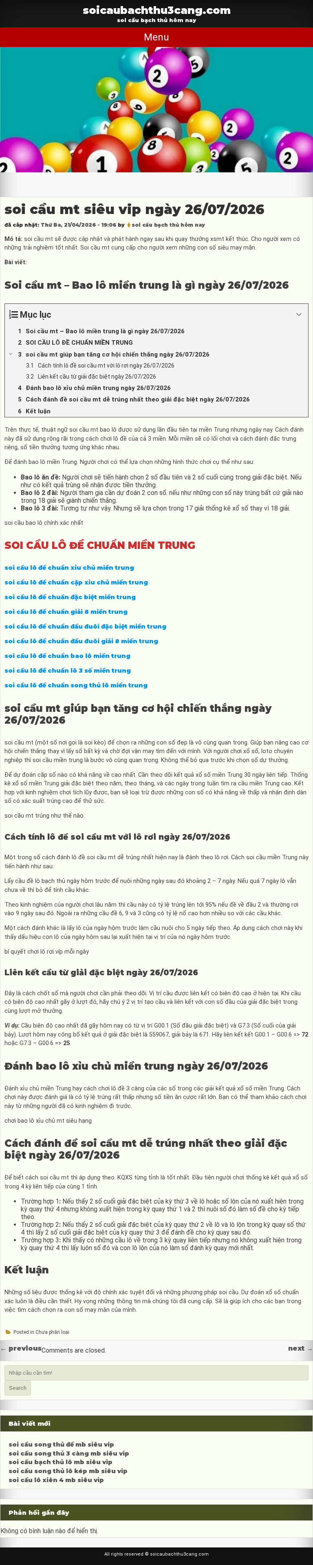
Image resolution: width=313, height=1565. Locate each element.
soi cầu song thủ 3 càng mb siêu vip (69, 1453)
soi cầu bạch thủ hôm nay (168, 225)
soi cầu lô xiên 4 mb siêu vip (56, 1480)
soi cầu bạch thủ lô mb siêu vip (60, 1462)
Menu (156, 37)
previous (21, 1348)
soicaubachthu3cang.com (157, 10)
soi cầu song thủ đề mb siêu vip (61, 1444)
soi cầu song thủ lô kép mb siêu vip (68, 1471)
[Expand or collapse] (299, 314)
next (300, 1348)
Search (17, 1388)
